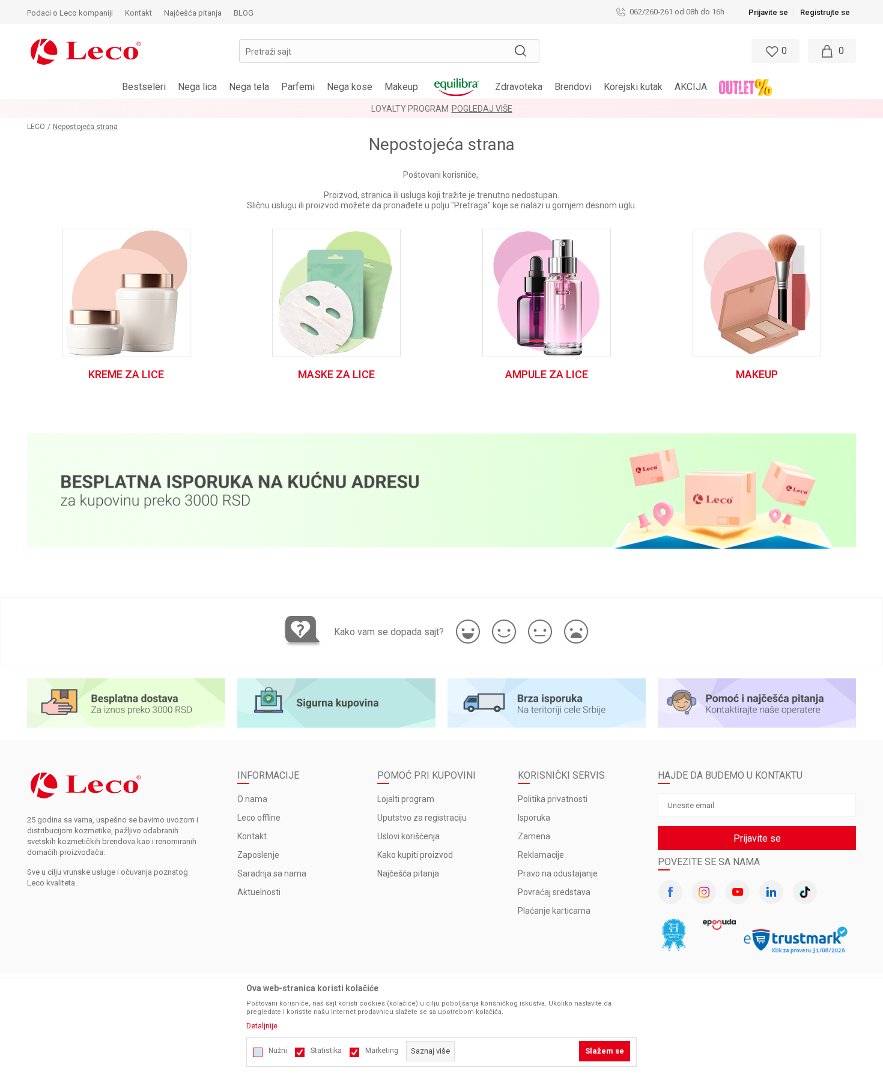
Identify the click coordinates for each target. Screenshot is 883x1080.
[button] (389, 51)
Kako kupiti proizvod (415, 855)
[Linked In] (771, 892)
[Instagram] (704, 892)
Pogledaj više (482, 108)
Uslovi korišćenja (408, 836)
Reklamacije (541, 855)
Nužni (278, 1050)
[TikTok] (805, 892)
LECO (36, 126)
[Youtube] (738, 892)
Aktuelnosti (259, 892)
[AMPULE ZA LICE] (546, 292)
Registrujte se (825, 12)
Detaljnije (262, 1026)
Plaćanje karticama (554, 911)
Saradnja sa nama (271, 873)
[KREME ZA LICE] (126, 292)
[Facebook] (670, 892)
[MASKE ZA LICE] (336, 292)
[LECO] (85, 50)
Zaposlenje (258, 855)
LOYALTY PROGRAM (410, 108)
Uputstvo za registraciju (422, 817)
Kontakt (252, 836)
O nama (252, 799)
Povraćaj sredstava (554, 892)
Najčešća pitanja (408, 873)
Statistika (326, 1050)
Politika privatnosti (552, 799)
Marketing (381, 1050)
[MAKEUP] (757, 292)
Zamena (534, 836)
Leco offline (259, 817)
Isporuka (534, 817)
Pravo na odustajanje (558, 873)
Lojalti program (405, 799)
